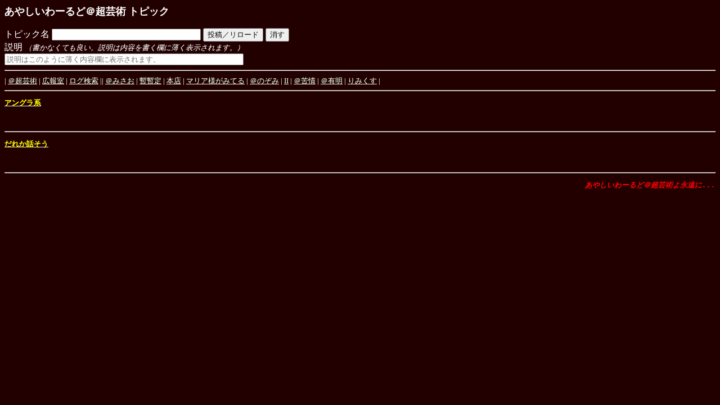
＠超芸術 (22, 80)
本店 (173, 80)
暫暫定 (150, 80)
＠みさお (119, 80)
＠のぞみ (264, 80)
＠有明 (332, 80)
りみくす (362, 80)
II (286, 80)
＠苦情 (305, 80)
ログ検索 (83, 80)
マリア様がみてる (215, 80)
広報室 (53, 80)
